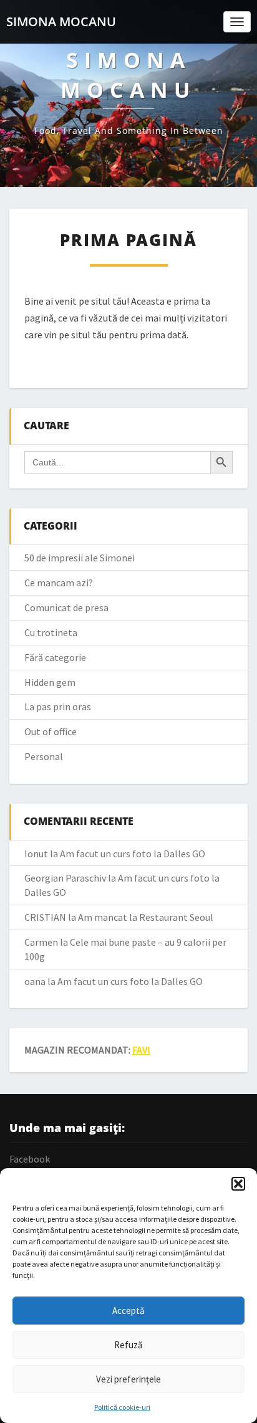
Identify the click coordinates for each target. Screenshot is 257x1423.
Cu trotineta (50, 632)
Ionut (36, 853)
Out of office (50, 731)
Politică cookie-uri (122, 1407)
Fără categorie (55, 657)
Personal (43, 756)
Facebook (29, 1159)
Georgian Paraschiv (65, 878)
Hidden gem (49, 682)
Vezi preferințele (128, 1379)
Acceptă (128, 1310)
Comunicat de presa (66, 607)
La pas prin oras (57, 706)
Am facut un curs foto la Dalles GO (132, 853)
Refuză (128, 1345)
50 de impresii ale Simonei (79, 557)
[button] (238, 1184)
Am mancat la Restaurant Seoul (145, 917)
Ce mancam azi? (58, 582)
